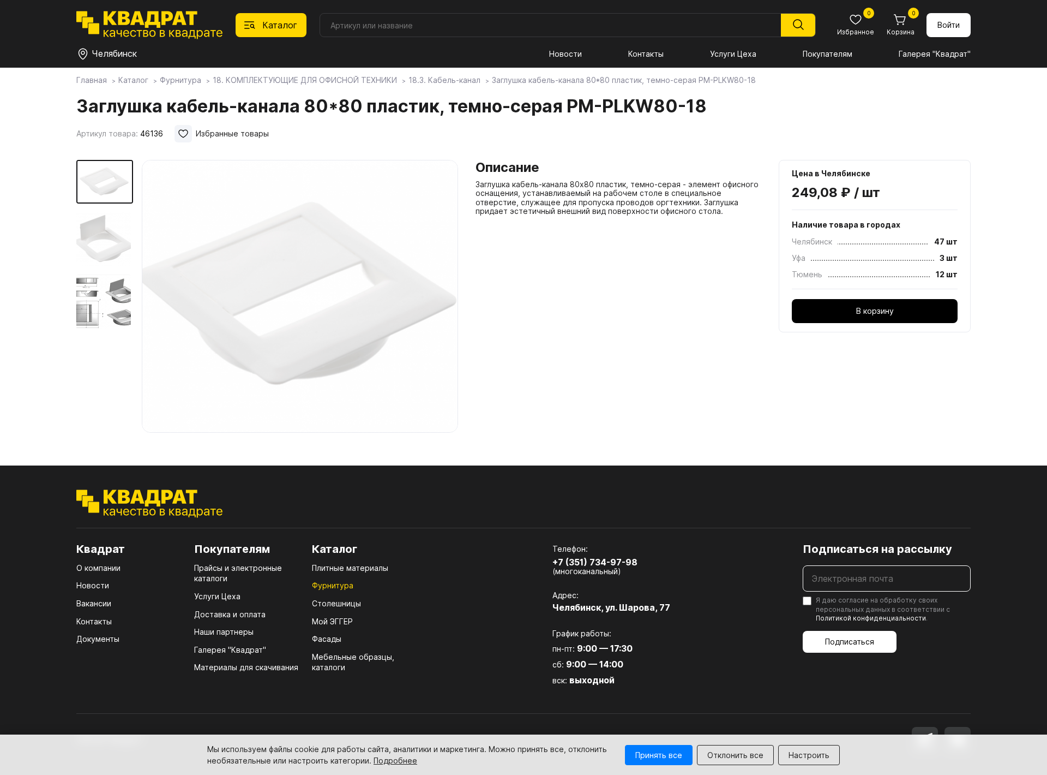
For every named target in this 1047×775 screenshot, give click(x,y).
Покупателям (827, 53)
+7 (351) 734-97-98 (594, 562)
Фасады (326, 638)
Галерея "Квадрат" (935, 53)
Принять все (658, 755)
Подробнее (395, 760)
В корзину (875, 310)
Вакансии (93, 603)
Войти (948, 24)
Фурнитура (332, 585)
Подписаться (849, 641)
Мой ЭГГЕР (332, 621)
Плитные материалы (350, 568)
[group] (300, 297)
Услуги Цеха (733, 53)
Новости (565, 53)
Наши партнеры (224, 631)
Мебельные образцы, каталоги (353, 662)
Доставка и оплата (230, 614)
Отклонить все (735, 755)
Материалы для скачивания (246, 667)
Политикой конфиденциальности (871, 618)
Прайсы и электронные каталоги (238, 573)
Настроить (809, 755)
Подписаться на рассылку (877, 549)
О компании (98, 568)
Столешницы (336, 603)
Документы (97, 638)
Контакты (646, 53)
